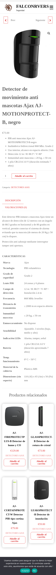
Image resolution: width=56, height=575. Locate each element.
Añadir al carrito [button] (14, 462)
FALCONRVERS (32, 6)
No (34, 571)
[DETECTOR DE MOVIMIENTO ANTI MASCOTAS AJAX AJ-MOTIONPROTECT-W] (50, 20)
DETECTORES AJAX (20, 187)
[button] (48, 33)
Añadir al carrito (24, 176)
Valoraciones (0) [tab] (16, 207)
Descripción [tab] (13, 200)
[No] (52, 566)
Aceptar (25, 571)
